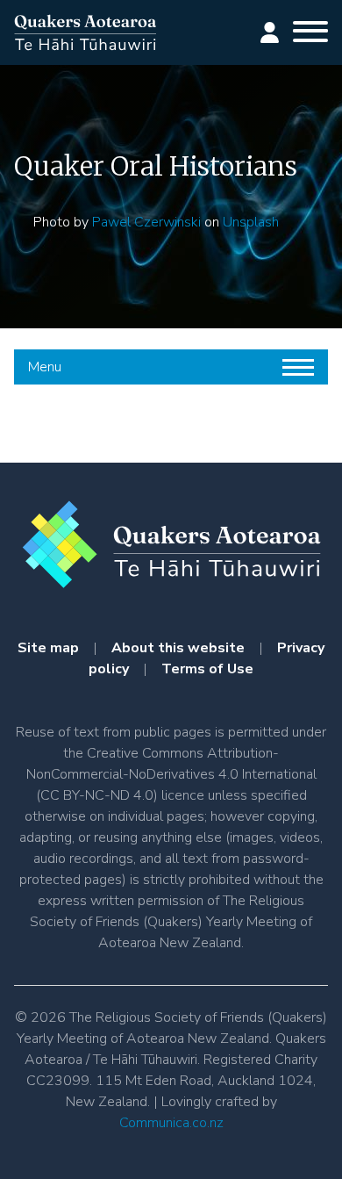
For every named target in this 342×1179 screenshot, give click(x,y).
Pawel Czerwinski (146, 222)
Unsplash (251, 222)
